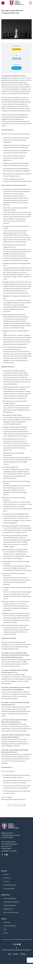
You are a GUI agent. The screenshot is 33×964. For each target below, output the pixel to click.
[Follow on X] (4, 855)
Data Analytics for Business (11, 912)
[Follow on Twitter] (17, 944)
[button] (2, 3)
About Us (6, 874)
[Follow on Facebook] (2, 855)
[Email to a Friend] (18, 805)
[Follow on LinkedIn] (6, 855)
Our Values (7, 881)
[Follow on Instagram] (15, 944)
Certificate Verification (10, 925)
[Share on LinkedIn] (24, 805)
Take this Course (16, 68)
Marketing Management (10, 905)
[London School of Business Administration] (17, 3)
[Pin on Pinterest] (21, 805)
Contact (6, 933)
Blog (5, 929)
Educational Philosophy (10, 885)
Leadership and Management (11, 902)
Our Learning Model (9, 888)
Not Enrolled (16, 49)
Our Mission (7, 878)
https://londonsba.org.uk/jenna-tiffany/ (13, 799)
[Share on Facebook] (11, 805)
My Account (7, 922)
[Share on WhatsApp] (8, 805)
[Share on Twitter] (14, 805)
